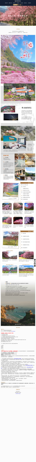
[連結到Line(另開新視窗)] (20, 4)
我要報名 (15, 4)
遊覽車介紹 (10, 2)
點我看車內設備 (18, 393)
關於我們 (6, 2)
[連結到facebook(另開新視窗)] (19, 4)
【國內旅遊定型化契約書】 (18, 358)
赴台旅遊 (21, 2)
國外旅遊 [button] (25, 2)
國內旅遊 (18, 2)
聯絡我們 (29, 2)
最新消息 (14, 2)
